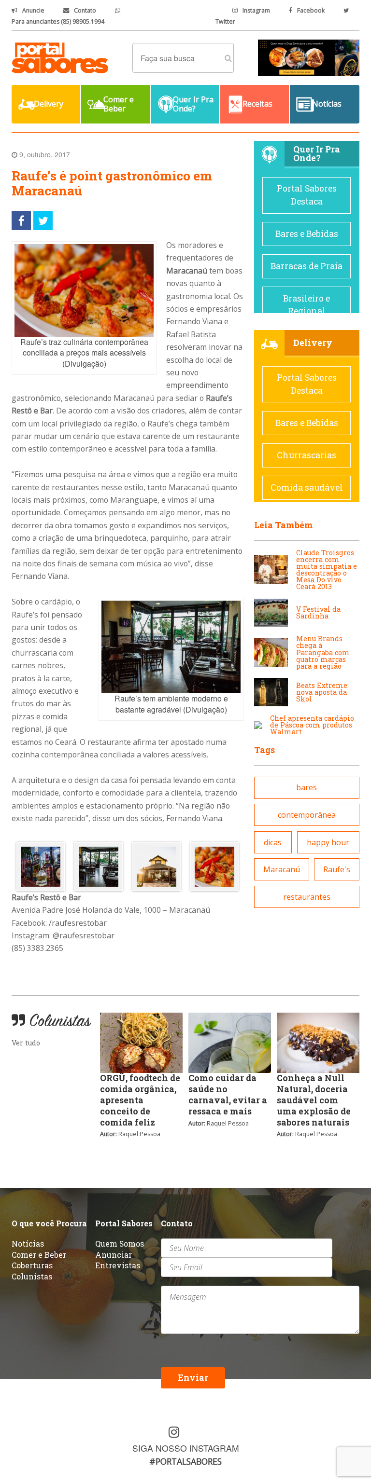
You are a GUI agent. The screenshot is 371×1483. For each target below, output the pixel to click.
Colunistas (32, 1276)
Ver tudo (26, 1042)
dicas (273, 842)
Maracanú (281, 869)
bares (306, 787)
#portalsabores (185, 1461)
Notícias (28, 1243)
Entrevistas (117, 1265)
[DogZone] (308, 57)
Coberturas (32, 1265)
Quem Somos (119, 1243)
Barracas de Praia (306, 266)
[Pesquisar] (228, 57)
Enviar (193, 1377)
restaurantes (306, 897)
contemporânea (307, 815)
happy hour (328, 842)
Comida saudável (307, 487)
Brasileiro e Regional (306, 304)
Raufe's (336, 869)
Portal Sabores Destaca (307, 194)
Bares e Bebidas (306, 233)
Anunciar (113, 1255)
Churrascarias (306, 455)
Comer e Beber (39, 1255)
